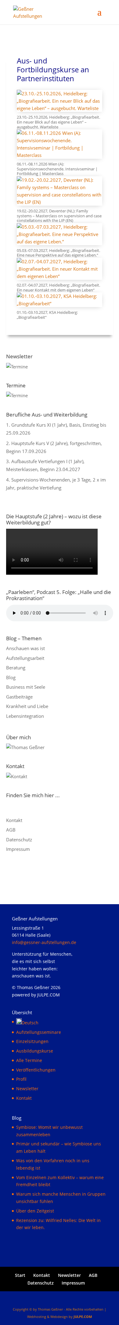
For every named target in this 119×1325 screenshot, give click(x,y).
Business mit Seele (25, 687)
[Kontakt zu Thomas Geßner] (16, 776)
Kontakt (14, 820)
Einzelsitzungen (32, 1041)
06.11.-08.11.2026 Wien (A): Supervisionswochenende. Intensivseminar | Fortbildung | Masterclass (57, 168)
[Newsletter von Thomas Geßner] (17, 367)
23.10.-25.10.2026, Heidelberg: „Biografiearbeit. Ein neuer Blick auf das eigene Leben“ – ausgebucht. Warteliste (58, 121)
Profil (21, 1079)
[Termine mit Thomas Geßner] (17, 395)
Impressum (18, 849)
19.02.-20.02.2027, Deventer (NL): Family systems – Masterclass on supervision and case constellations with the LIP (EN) (59, 215)
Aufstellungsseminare (38, 1032)
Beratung (15, 667)
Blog (11, 677)
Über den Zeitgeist (35, 1211)
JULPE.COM (83, 1316)
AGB (11, 830)
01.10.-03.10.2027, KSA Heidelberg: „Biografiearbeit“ (47, 315)
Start (20, 1275)
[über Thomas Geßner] (25, 747)
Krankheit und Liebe (27, 706)
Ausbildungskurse (34, 1051)
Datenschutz (19, 839)
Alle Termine (29, 1060)
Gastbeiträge (19, 697)
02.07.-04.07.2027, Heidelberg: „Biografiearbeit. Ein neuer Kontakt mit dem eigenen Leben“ (58, 287)
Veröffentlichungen (36, 1070)
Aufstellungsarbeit (25, 658)
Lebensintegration (25, 716)
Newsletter (27, 1088)
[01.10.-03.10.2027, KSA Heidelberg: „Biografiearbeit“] (60, 299)
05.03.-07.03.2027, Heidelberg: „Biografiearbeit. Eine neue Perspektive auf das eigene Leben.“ (58, 253)
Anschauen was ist (25, 648)
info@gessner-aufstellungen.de (44, 942)
